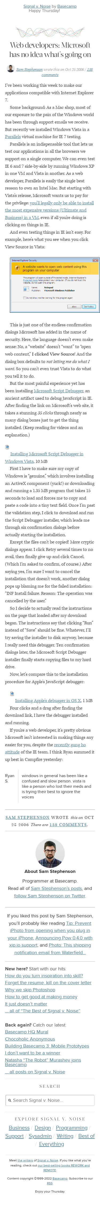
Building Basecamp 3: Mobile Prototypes (47, 1046)
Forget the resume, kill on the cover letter (48, 983)
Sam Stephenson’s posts (56, 888)
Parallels (13, 137)
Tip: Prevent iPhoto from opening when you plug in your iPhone (49, 930)
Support (14, 1136)
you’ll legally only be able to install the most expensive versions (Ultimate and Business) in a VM (49, 210)
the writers (25, 1160)
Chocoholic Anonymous (30, 1039)
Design (43, 1128)
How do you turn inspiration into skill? (44, 976)
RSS (50, 1183)
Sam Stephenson (29, 69)
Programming (71, 1128)
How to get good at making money (41, 997)
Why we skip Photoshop (30, 990)
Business (19, 1128)
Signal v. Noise (37, 6)
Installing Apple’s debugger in (48, 701)
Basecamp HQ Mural (26, 1032)
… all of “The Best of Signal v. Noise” (42, 1011)
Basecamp (67, 6)
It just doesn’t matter (26, 1004)
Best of (86, 1136)
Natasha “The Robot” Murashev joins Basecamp (43, 1062)
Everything (51, 1144)
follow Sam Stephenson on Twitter (49, 896)
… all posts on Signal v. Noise (35, 1072)
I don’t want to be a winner (32, 1053)
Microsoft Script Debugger (58, 391)
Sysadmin (40, 1136)
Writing (65, 1136)
